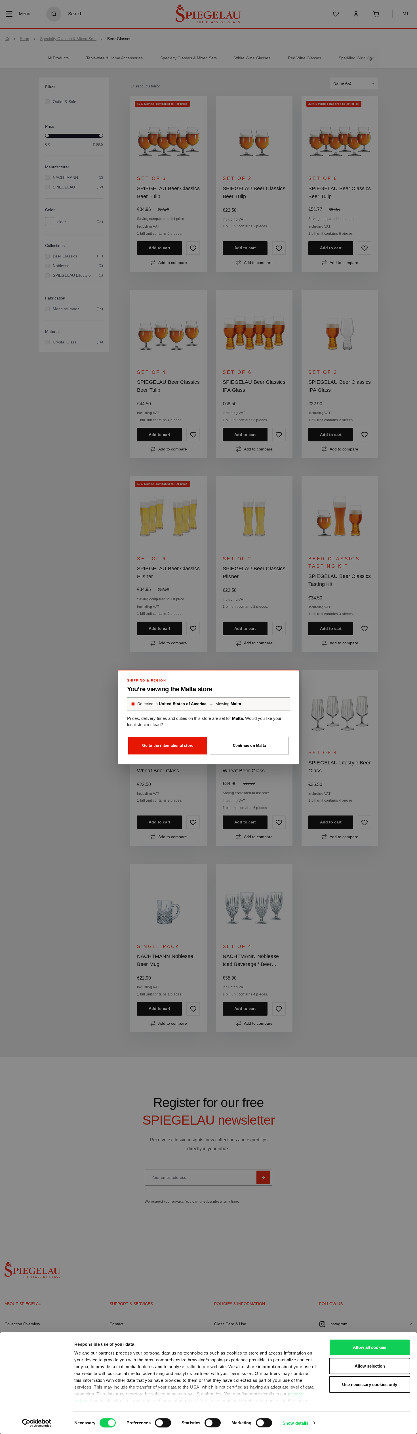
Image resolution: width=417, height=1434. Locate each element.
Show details (295, 1422)
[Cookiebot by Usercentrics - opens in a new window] (37, 1423)
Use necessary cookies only (369, 1384)
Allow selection (370, 1365)
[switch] (163, 1422)
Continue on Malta (249, 745)
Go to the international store (167, 745)
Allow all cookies (369, 1347)
